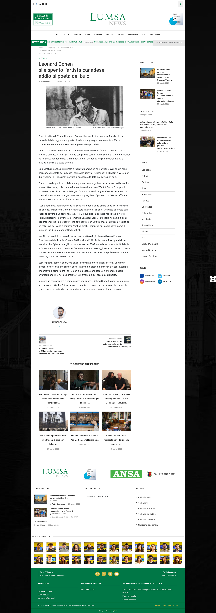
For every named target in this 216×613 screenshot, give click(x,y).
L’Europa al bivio (147, 111)
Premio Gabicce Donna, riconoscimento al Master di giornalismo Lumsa (165, 95)
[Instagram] (104, 574)
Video (145, 231)
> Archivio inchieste (145, 519)
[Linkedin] (40, 4)
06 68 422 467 (89, 590)
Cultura (121, 34)
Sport (144, 34)
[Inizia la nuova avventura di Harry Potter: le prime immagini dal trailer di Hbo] (84, 380)
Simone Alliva (46, 81)
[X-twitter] (110, 574)
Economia (98, 34)
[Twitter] (37, 4)
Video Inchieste (150, 244)
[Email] (46, 4)
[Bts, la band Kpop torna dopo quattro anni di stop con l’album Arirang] (53, 421)
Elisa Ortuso (40, 525)
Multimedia (155, 34)
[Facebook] (33, 4)
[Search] (180, 4)
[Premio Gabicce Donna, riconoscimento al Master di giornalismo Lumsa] (147, 94)
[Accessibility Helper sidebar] (213, 279)
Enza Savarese (57, 517)
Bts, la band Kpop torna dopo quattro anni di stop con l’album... (53, 439)
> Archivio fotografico (146, 508)
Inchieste (110, 34)
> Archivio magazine (146, 514)
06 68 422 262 (46, 592)
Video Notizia (149, 250)
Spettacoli (133, 34)
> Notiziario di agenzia (147, 525)
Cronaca (77, 34)
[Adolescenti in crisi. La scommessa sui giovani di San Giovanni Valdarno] (147, 73)
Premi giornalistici (129, 596)
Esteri (87, 34)
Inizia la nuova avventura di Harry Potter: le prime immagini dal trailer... (84, 398)
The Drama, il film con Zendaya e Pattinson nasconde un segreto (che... (53, 398)
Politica (65, 34)
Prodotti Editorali (129, 599)
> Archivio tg (142, 503)
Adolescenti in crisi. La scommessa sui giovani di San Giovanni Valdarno (165, 74)
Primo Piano (148, 225)
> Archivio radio (143, 497)
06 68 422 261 (43, 595)
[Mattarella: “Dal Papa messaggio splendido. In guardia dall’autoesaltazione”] (147, 142)
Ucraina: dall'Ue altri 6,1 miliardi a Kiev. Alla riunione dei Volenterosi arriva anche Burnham (126, 42)
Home (41, 48)
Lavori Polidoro (150, 256)
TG (143, 237)
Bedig (116, 611)
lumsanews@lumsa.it (46, 598)
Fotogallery (148, 213)
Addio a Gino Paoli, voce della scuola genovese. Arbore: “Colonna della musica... (116, 398)
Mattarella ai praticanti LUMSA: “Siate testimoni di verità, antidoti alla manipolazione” (156, 124)
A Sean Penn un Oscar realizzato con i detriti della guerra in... (116, 439)
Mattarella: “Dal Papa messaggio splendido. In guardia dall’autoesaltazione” (166, 143)
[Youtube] (43, 4)
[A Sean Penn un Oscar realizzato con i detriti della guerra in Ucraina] (116, 421)
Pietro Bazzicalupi (58, 504)
